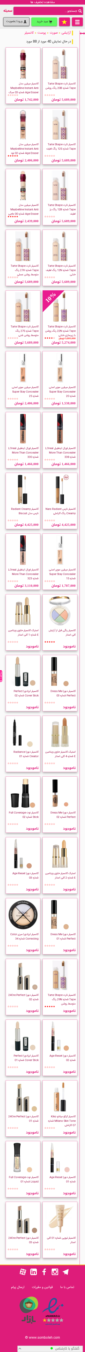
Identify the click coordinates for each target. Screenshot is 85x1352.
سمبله (7, 11)
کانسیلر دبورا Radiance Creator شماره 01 (26, 754)
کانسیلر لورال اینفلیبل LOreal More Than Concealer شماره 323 (23, 574)
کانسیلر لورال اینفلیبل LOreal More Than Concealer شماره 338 (60, 452)
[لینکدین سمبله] (33, 1274)
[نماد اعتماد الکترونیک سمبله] (52, 1326)
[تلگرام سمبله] (65, 1274)
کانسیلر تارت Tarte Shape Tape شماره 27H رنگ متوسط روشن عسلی (25, 270)
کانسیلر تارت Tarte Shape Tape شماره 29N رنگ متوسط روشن (62, 999)
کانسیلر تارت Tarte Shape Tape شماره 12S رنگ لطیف (61, 146)
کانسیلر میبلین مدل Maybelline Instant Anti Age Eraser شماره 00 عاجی (23, 209)
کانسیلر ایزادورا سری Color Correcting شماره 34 (24, 936)
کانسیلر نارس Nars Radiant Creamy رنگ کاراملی (61, 511)
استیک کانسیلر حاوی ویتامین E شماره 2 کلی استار (60, 875)
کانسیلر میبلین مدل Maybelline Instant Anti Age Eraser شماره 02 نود (24, 148)
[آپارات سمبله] (23, 1274)
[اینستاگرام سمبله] (55, 1274)
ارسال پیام (17, 1287)
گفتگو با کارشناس (66, 1348)
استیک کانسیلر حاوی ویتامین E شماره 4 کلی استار (60, 754)
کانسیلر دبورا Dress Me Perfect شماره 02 (63, 814)
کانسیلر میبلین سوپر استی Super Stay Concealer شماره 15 (62, 574)
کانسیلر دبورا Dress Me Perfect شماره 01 (63, 936)
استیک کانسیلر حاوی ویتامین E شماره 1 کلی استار (23, 632)
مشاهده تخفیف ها (42, 2)
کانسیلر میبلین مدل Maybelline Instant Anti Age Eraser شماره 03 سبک (24, 88)
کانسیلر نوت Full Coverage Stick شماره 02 (24, 814)
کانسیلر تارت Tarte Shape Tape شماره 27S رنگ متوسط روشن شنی (25, 331)
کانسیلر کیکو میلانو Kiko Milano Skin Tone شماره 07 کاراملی (62, 1120)
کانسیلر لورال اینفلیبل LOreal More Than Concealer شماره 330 (23, 452)
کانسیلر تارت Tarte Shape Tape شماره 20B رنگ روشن (60, 85)
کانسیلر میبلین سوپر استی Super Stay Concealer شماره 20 (62, 391)
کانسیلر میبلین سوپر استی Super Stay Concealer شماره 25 (25, 391)
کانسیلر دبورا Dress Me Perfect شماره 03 (63, 693)
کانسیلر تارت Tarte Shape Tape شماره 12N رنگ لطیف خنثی (61, 270)
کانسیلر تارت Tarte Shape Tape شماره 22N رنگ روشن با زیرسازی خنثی (60, 331)
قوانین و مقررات (42, 1287)
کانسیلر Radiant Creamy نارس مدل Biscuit (25, 511)
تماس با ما (67, 1287)
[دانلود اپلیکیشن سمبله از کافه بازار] (28, 1326)
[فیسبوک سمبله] (44, 1274)
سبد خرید (43, 21)
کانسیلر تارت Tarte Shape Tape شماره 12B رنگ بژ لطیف (62, 209)
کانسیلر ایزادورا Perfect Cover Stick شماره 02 (26, 693)
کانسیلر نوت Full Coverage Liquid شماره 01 (24, 1179)
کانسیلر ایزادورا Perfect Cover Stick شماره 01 (26, 1058)
